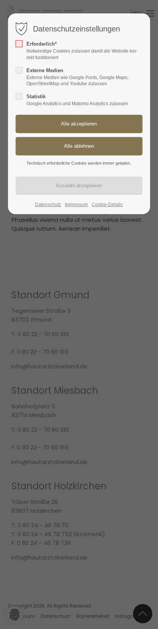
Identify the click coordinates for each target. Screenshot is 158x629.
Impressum (76, 204)
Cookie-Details (107, 204)
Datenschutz (48, 204)
